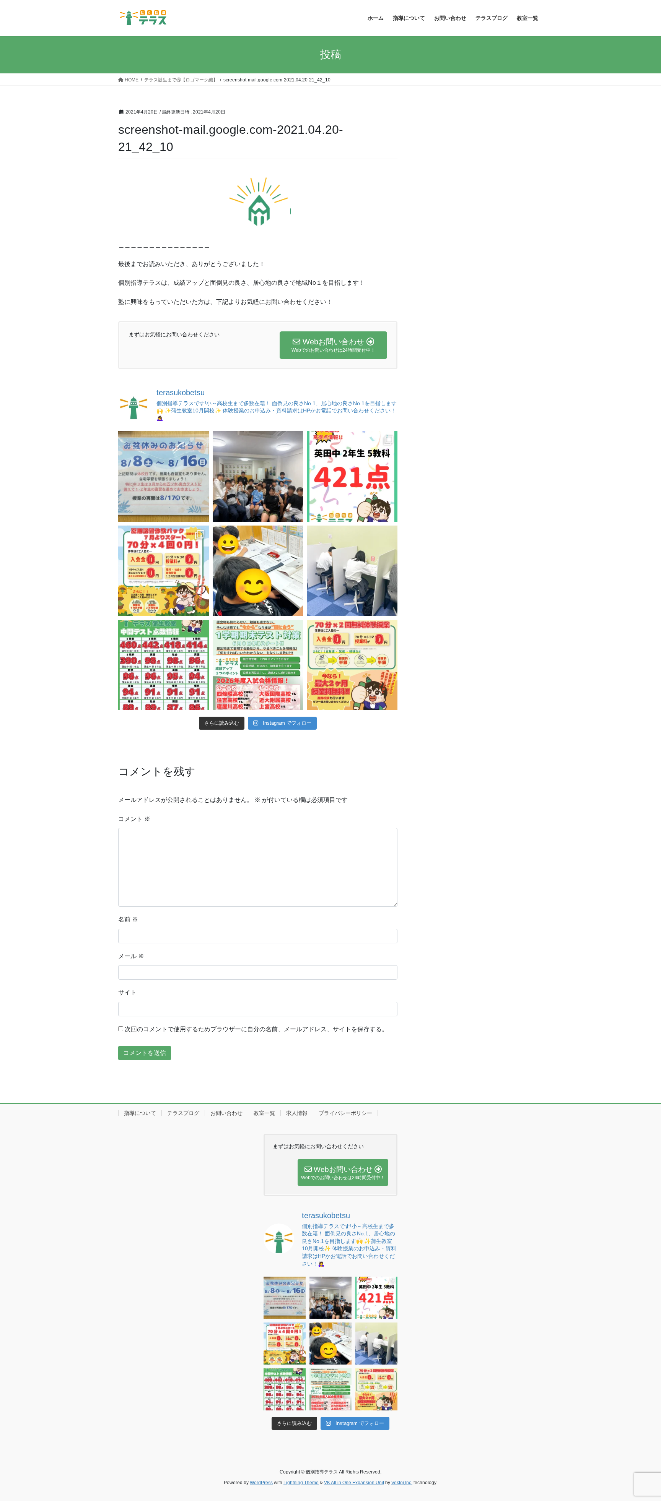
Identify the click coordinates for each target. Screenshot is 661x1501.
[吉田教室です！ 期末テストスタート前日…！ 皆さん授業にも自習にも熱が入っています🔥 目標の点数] (258, 571)
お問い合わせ (226, 1113)
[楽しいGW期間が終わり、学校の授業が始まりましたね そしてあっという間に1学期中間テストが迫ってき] (352, 665)
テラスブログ (183, 1113)
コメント (134, 819)
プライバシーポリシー (345, 1113)
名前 (128, 919)
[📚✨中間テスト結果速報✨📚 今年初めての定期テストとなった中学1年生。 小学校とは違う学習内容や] (163, 665)
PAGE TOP (638, 1449)
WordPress (261, 1482)
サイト (127, 992)
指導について (140, 1113)
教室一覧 (264, 1113)
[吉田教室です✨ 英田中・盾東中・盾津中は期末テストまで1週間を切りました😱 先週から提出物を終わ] (352, 571)
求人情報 (297, 1113)
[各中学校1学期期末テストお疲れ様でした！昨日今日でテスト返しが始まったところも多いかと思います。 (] (163, 571)
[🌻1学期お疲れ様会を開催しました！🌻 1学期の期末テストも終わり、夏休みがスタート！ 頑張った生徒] (258, 476)
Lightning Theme (301, 1482)
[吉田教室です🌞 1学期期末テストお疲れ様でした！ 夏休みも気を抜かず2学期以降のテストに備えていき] (352, 476)
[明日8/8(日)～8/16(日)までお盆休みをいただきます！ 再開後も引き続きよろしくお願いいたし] (163, 476)
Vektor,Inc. (401, 1482)
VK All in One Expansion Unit (354, 1482)
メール (131, 956)
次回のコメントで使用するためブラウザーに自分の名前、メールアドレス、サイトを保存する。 (256, 1029)
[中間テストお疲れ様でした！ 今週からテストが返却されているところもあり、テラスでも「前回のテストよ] (258, 665)
